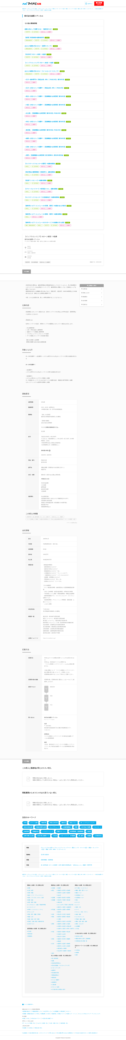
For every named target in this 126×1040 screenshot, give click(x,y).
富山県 (59, 914)
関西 (53, 923)
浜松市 (63, 921)
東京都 (68, 900)
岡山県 (68, 931)
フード (77, 909)
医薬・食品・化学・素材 (33, 919)
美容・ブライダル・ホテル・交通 (36, 897)
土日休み (78, 950)
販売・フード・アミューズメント (36, 895)
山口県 (63, 934)
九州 (53, 943)
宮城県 (68, 890)
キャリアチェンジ (54, 827)
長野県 (68, 909)
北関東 (53, 897)
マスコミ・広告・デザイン (82, 912)
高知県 (59, 941)
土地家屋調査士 (67, 827)
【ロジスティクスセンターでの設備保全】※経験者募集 (42, 197)
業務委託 (30, 936)
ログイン (90, 3)
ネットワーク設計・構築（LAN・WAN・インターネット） (81, 8)
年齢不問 (43, 822)
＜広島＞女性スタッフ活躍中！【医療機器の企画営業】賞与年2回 (45, 147)
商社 (77, 900)
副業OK (53, 970)
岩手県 (63, 890)
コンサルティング (80, 916)
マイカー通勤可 (55, 980)
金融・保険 (78, 914)
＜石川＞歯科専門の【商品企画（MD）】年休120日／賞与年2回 (44, 79)
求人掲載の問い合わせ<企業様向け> (65, 1033)
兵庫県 (59, 926)
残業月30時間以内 (66, 865)
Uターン (69, 1011)
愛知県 (68, 916)
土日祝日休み (98, 835)
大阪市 (63, 928)
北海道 (53, 888)
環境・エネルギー (80, 923)
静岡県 (63, 916)
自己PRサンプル (48, 1011)
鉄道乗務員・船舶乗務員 (76, 831)
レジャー (78, 904)
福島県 (68, 892)
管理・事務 (30, 892)
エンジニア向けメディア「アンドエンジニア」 (90, 1013)
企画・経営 (30, 890)
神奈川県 (60, 902)
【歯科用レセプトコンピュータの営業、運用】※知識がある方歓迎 (45, 205)
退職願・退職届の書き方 (28, 1013)
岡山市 (59, 936)
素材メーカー (79, 892)
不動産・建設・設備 (80, 919)
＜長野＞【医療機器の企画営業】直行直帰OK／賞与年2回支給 (44, 155)
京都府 (63, 923)
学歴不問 (89, 865)
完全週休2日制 (55, 972)
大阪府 (68, 923)
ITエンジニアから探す (32, 8)
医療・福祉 (30, 900)
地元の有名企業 (28, 827)
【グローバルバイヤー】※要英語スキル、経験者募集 (41, 189)
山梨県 (63, 909)
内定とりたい (73, 822)
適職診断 (43, 1013)
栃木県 (63, 897)
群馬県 (68, 897)
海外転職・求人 (64, 1023)
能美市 (47, 854)
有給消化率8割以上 (56, 963)
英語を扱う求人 (38, 1028)
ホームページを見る (49, 719)
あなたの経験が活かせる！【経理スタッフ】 (38, 46)
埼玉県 (59, 900)
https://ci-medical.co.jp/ (49, 638)
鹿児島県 (60, 948)
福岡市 (65, 950)
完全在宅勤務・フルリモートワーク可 (60, 965)
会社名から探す (79, 936)
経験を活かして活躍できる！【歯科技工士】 (38, 29)
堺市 (68, 928)
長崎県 (68, 943)
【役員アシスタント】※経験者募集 (36, 180)
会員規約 (25, 1033)
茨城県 (59, 897)
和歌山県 (69, 926)
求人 (29, 1018)
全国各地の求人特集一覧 (81, 941)
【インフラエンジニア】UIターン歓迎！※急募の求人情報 (39, 10)
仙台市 (59, 895)
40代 (25, 822)
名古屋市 (69, 921)
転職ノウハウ (61, 1013)
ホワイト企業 (34, 822)
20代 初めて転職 (85, 827)
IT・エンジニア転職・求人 (29, 1023)
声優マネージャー (62, 831)
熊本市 (69, 950)
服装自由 (54, 977)
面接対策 (54, 1013)
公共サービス (31, 923)
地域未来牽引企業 (41, 827)
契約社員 (30, 933)
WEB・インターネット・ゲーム (35, 909)
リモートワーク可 (56, 968)
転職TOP (24, 8)
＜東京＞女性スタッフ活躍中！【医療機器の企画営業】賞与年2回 (45, 96)
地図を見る (47, 730)
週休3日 (64, 822)
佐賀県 (63, 943)
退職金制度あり (55, 975)
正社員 (55, 835)
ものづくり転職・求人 (43, 1023)
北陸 (53, 914)
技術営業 (26, 831)
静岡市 (59, 921)
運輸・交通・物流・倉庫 (81, 921)
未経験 (89, 835)
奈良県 (63, 926)
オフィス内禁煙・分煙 (55, 865)
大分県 (63, 946)
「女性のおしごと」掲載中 (79, 865)
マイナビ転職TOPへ (28, 1004)
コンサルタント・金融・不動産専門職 (37, 904)
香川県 (63, 939)
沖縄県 (65, 948)
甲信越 (53, 909)
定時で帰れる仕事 (29, 835)
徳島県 (59, 939)
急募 (53, 960)
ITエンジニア (41, 8)
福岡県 (59, 943)
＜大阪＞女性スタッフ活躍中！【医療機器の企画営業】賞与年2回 (45, 105)
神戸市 (72, 928)
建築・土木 (30, 916)
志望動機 (56, 1011)
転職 (24, 1018)
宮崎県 (68, 946)
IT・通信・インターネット (82, 888)
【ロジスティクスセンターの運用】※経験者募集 (40, 163)
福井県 (68, 914)
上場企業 (54, 984)
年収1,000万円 (54, 822)
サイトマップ (44, 1033)
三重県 (59, 919)
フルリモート (97, 827)
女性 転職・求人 (54, 1023)
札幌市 (59, 888)
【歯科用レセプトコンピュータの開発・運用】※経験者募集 (43, 214)
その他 (77, 928)
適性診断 (63, 1011)
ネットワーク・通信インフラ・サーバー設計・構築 (57, 8)
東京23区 (71, 904)
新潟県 (59, 909)
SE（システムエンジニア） (88, 822)
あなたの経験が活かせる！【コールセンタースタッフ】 (42, 71)
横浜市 (59, 907)
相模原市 (69, 907)
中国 (53, 931)
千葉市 (66, 904)
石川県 (43, 854)
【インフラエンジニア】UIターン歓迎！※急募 (39, 62)
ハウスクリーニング (47, 831)
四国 (53, 939)
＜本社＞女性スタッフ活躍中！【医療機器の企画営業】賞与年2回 (45, 121)
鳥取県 (59, 931)
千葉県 (63, 900)
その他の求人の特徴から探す (58, 989)
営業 (29, 888)
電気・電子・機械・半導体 (34, 914)
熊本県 (59, 946)
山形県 (63, 892)
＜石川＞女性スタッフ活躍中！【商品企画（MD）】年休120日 (44, 88)
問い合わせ (52, 1033)
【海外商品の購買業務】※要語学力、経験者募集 (40, 172)
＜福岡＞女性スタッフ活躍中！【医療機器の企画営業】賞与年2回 (45, 138)
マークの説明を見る (72, 522)
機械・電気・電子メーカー (82, 890)
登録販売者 (36, 831)
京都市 (59, 928)
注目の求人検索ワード (43, 835)
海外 (53, 953)
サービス (78, 902)
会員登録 (99, 3)
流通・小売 (78, 907)
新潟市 (59, 912)
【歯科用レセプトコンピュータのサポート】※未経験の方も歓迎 (44, 222)
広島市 (63, 936)
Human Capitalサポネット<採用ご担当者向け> (87, 1033)
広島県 (59, 934)
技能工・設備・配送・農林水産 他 (36, 921)
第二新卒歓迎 (44, 865)
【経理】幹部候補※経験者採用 (34, 37)
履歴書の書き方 (26, 1011)
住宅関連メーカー (80, 895)
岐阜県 (59, 916)
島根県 (63, 931)
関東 (76, 827)
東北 (53, 890)
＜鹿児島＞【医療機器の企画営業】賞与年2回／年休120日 (43, 130)
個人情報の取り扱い (34, 1033)
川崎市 (63, 907)
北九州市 (60, 950)
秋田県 (59, 892)
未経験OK (54, 982)
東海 (53, 916)
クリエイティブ (31, 907)
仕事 (49, 1013)
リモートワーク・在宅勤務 (68, 835)
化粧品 (89, 831)
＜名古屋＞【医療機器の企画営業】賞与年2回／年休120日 (43, 113)
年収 (38, 1013)
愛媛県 (68, 939)
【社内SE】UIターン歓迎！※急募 (35, 54)
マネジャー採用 (55, 987)
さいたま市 (60, 904)
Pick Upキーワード (36, 1018)
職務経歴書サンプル (37, 1011)
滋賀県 (59, 923)
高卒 (77, 955)
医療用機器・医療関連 (47, 859)
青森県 (59, 890)
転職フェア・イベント (72, 1013)
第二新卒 (81, 835)
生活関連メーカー (80, 897)
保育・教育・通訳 (32, 902)
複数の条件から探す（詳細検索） (83, 938)
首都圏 (53, 900)
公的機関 (78, 926)
